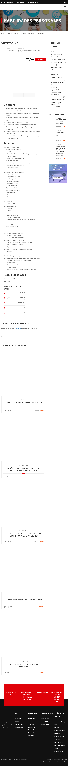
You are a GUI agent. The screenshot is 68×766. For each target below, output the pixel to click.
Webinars (31, 724)
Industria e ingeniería (57, 80)
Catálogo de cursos (31, 720)
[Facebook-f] (3, 723)
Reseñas (20, 51)
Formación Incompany (31, 734)
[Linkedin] (10, 723)
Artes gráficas (55, 54)
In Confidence (45, 721)
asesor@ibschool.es (33, 2)
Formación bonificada (31, 728)
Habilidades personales (27, 33)
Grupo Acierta (45, 718)
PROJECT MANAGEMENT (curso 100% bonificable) (24, 599)
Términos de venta (48, 762)
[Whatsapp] (7, 726)
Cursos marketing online (59, 723)
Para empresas (19, 727)
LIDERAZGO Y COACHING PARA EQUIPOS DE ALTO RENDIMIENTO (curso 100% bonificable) (23, 535)
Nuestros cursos (13, 33)
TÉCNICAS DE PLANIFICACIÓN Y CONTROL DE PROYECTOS (24, 666)
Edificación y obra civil (57, 62)
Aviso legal (49, 759)
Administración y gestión (58, 50)
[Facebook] (9, 337)
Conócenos (18, 718)
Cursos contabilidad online (59, 729)
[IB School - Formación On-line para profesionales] (4, 7)
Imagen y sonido (55, 77)
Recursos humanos (56, 99)
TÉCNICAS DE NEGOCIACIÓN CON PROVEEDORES (24, 403)
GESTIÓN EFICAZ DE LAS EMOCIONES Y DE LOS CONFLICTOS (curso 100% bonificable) (24, 469)
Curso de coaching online (59, 747)
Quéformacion (45, 724)
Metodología (19, 724)
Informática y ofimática (57, 83)
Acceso (65, 2)
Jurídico (53, 87)
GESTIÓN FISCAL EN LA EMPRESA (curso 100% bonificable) (61, 134)
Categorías (21, 48)
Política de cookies (61, 762)
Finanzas (53, 65)
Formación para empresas (59, 738)
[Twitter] (13, 337)
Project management (57, 97)
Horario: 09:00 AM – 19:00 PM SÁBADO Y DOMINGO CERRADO (56, 697)
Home (3, 33)
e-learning (57, 733)
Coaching (53, 57)
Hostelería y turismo (57, 72)
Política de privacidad (60, 759)
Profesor (8, 48)
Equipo (17, 721)
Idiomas (53, 75)
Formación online (59, 751)
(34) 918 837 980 (21, 2)
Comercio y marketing (57, 59)
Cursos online (58, 742)
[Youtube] (3, 726)
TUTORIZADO (36, 50)
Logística (53, 90)
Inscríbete (41, 59)
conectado (18, 329)
